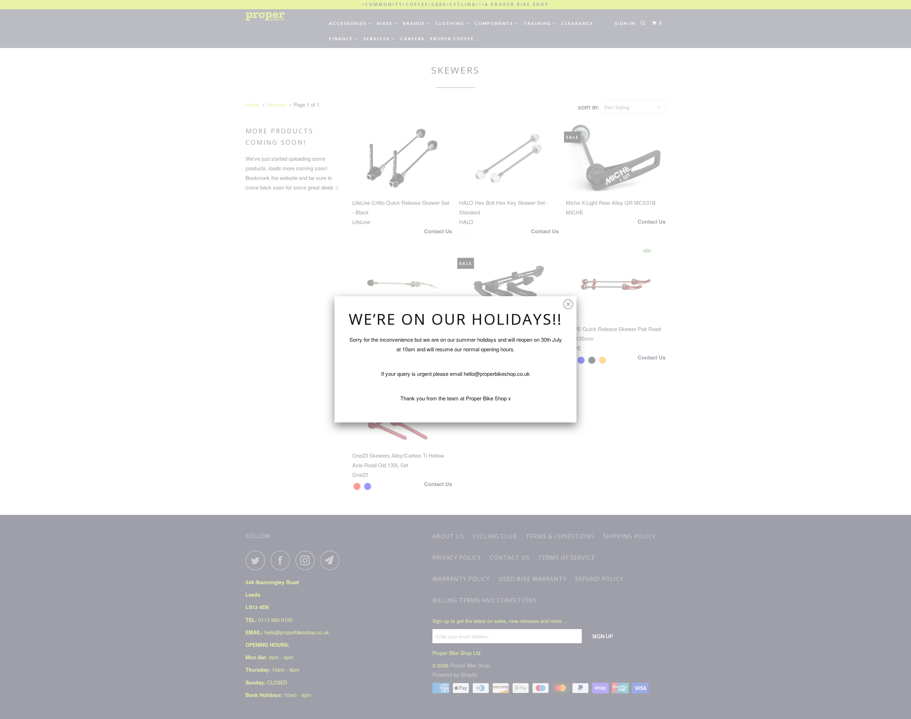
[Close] (568, 302)
